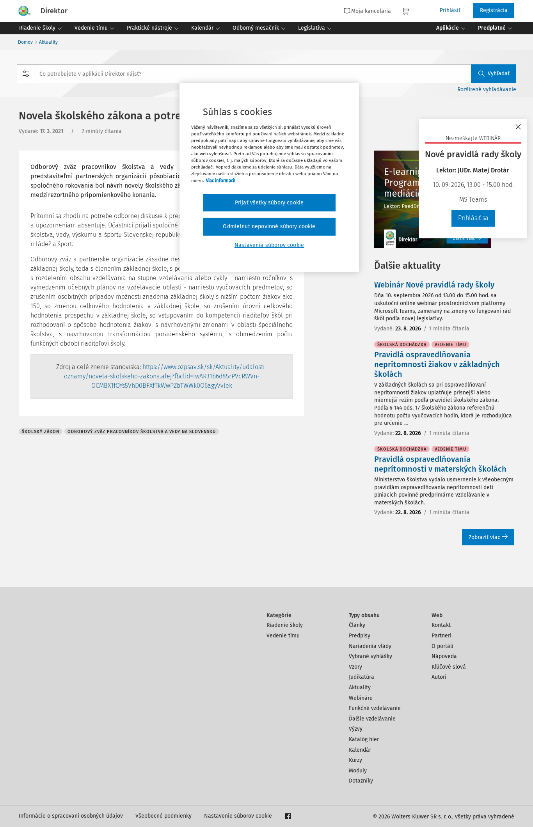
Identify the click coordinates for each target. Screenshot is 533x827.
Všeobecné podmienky (163, 816)
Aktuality (48, 42)
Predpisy (359, 635)
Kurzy (355, 760)
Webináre (361, 698)
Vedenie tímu (283, 635)
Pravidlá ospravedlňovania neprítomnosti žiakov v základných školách (437, 364)
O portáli (442, 646)
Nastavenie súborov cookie (238, 816)
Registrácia (494, 10)
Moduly (358, 770)
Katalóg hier (364, 739)
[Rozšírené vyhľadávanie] (25, 74)
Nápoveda (444, 656)
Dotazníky (361, 780)
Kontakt (441, 625)
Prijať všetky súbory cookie (269, 202)
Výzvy (355, 729)
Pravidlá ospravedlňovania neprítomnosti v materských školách (440, 464)
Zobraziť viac (484, 537)
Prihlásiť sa (473, 218)
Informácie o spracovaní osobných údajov (71, 816)
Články (357, 625)
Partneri (441, 635)
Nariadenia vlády (370, 646)
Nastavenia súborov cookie (269, 245)
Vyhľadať (499, 73)
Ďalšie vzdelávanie (372, 718)
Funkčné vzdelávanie (375, 708)
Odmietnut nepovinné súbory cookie (269, 226)
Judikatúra (361, 677)
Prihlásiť (450, 10)
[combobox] (266, 73)
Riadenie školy (284, 625)
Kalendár (360, 750)
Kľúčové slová (449, 667)
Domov (25, 42)
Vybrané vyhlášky (370, 656)
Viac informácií (220, 180)
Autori (439, 677)
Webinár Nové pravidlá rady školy (434, 284)
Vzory (355, 667)
